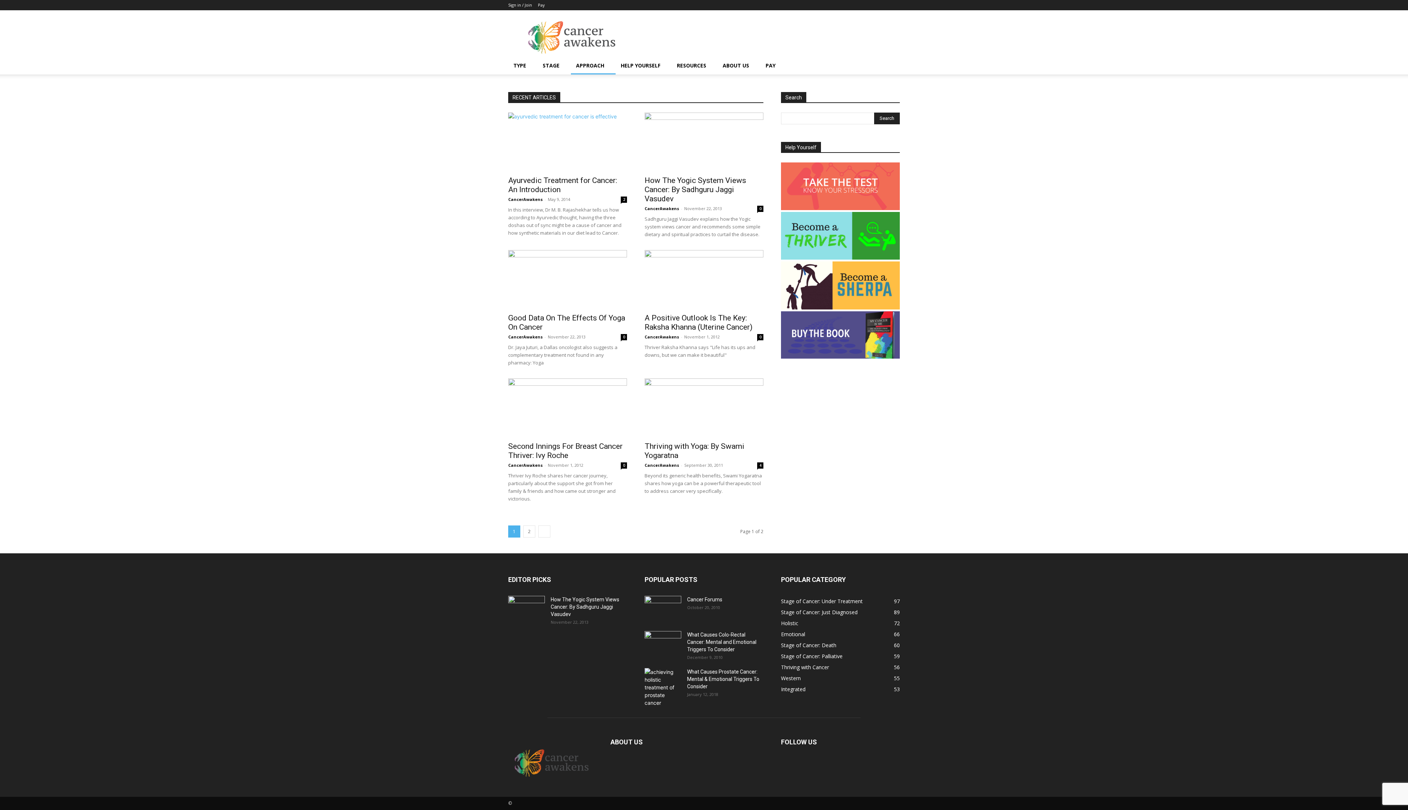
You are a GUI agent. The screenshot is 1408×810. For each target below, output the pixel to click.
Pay (541, 5)
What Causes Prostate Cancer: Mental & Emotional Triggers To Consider (723, 679)
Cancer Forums (704, 599)
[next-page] (544, 531)
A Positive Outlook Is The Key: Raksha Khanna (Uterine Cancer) (698, 322)
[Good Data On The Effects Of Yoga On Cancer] (567, 279)
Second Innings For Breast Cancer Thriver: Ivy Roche (565, 451)
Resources (691, 65)
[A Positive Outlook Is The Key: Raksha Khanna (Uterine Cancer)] (704, 279)
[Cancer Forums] (663, 609)
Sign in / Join (520, 5)
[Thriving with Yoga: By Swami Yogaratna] (704, 407)
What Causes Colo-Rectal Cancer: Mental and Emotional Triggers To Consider (721, 642)
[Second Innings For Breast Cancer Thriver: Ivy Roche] (567, 407)
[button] (891, 66)
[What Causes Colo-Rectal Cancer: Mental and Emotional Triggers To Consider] (663, 644)
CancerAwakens (525, 199)
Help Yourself (640, 65)
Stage (551, 65)
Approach (590, 65)
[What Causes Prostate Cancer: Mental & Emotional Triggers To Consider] (663, 687)
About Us (736, 65)
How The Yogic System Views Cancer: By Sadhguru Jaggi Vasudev (695, 189)
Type (519, 65)
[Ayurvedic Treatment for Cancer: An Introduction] (567, 142)
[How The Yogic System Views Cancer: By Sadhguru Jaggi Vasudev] (704, 142)
